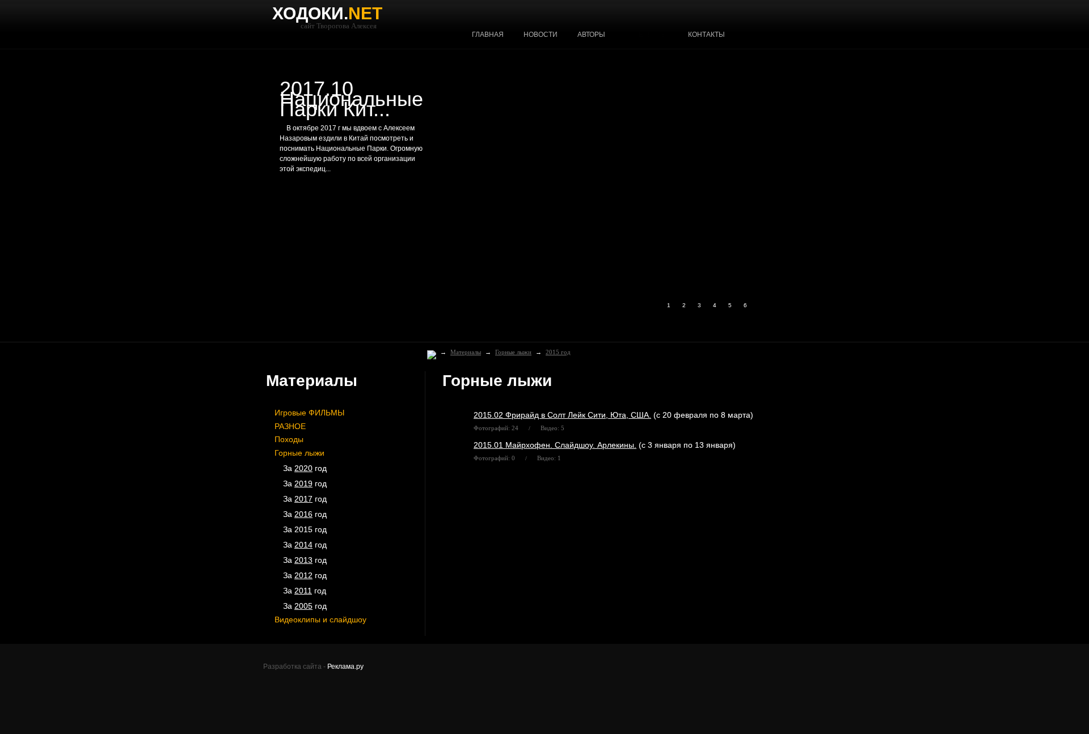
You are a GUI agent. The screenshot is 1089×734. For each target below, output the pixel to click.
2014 (303, 544)
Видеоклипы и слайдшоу (320, 619)
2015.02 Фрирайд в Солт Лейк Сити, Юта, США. (562, 414)
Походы (289, 439)
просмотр (307, 202)
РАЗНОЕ (290, 426)
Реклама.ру (345, 667)
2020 (303, 468)
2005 (303, 605)
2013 (303, 560)
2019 (303, 483)
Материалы (465, 352)
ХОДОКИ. (327, 14)
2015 (303, 529)
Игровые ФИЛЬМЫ (309, 412)
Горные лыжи (513, 352)
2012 (303, 575)
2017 (303, 498)
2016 (303, 514)
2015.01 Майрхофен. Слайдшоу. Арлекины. (555, 444)
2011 (303, 590)
